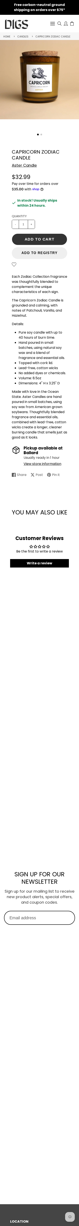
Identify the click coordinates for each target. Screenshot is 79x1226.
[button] (38, 134)
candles (22, 36)
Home (6, 36)
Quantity (19, 216)
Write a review (39, 563)
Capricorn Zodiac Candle (52, 36)
